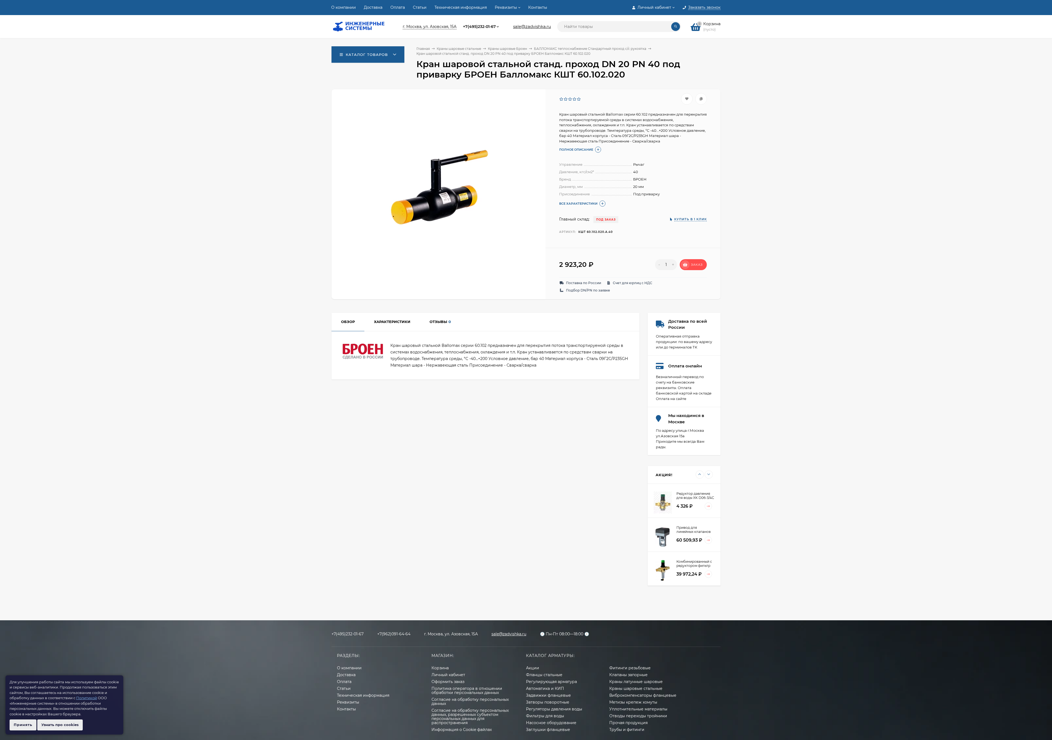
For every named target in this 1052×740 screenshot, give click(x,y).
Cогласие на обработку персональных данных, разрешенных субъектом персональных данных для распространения (470, 716)
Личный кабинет (448, 674)
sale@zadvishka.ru (532, 26)
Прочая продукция (628, 722)
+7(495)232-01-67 (479, 26)
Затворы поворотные (547, 702)
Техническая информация (460, 7)
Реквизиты (506, 7)
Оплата (397, 7)
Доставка (373, 7)
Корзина (440, 667)
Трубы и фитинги (626, 729)
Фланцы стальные (544, 674)
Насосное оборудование (551, 722)
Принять (23, 724)
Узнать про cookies (60, 724)
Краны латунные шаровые (636, 681)
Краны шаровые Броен (507, 49)
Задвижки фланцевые (548, 695)
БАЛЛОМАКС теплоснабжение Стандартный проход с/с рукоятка (590, 49)
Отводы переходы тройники (638, 715)
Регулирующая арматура (551, 681)
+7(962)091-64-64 (393, 634)
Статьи (420, 7)
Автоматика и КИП (545, 688)
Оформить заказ (447, 681)
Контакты (537, 7)
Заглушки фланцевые (548, 729)
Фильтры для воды (545, 715)
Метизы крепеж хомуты (633, 702)
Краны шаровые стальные (459, 49)
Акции (532, 667)
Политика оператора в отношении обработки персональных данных (466, 690)
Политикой (86, 698)
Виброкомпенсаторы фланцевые (642, 695)
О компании (343, 7)
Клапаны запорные (628, 674)
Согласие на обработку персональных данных (470, 701)
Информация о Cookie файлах (461, 729)
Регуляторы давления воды (554, 709)
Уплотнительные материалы (638, 709)
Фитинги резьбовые (630, 667)
